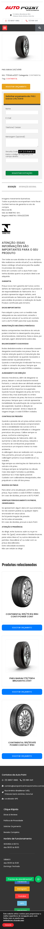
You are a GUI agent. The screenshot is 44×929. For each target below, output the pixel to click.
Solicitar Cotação (22, 173)
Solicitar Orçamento (16, 86)
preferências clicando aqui (13, 920)
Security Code (20, 154)
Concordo (8, 925)
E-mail (8, 118)
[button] (4, 27)
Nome (8, 109)
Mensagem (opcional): (15, 137)
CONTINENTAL (35, 75)
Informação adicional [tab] (27, 187)
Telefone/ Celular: (13, 127)
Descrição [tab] (12, 187)
